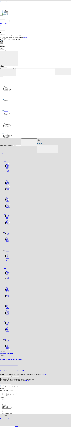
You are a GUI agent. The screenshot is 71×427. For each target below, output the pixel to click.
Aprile (7, 164)
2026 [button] (5, 161)
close (1, 76)
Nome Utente (12, 20)
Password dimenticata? (3, 23)
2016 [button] (5, 339)
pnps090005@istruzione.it (12, 393)
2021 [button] (5, 250)
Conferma (5, 67)
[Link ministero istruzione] (4, 1)
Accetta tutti (15, 376)
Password (11, 21)
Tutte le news (4, 153)
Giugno (7, 166)
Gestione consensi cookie (6, 410)
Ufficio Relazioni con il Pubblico (7, 407)
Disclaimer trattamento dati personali (5, 418)
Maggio (7, 165)
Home (38, 138)
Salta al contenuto (3, 0)
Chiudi (2, 45)
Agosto (7, 168)
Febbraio (7, 180)
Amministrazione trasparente (6, 411)
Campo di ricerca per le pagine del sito (6, 145)
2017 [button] (5, 321)
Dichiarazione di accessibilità (6, 408)
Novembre (7, 170)
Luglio (7, 167)
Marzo (7, 163)
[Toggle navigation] (8, 72)
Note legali (4, 405)
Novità (38, 139)
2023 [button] (5, 214)
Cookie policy (4, 404)
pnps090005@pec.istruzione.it (12, 394)
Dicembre (7, 171)
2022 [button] (5, 232)
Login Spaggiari (25, 37)
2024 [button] (5, 196)
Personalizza (2, 376)
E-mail (11, 35)
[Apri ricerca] (63, 71)
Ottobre (7, 169)
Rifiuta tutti (8, 376)
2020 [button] (5, 268)
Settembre (8, 186)
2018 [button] (5, 303)
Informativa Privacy (5, 406)
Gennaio (7, 179)
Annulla (2, 67)
